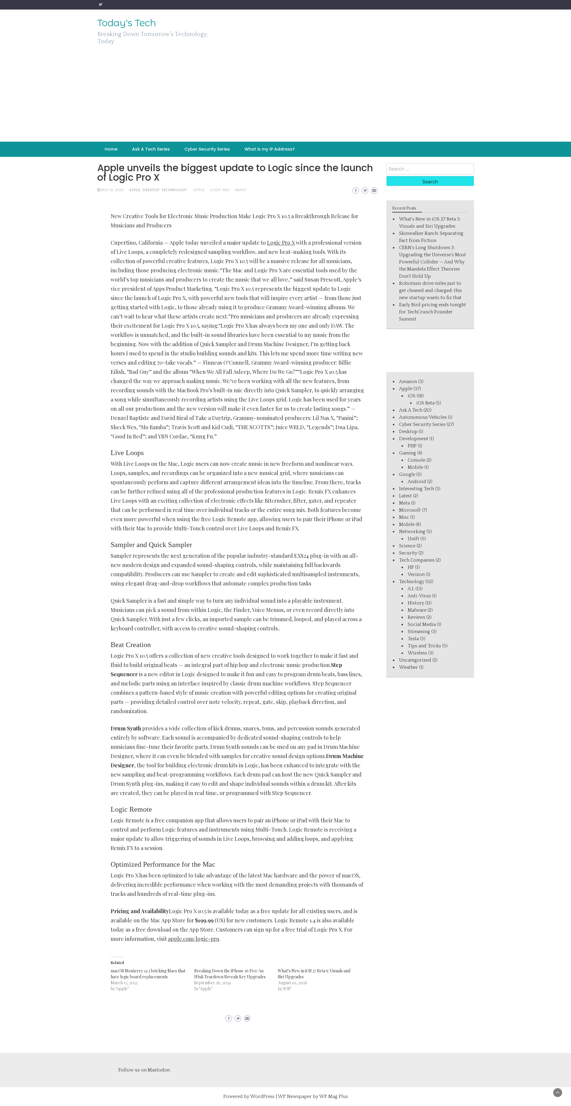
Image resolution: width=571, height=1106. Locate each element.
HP (411, 567)
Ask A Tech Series (151, 149)
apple (198, 190)
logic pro (220, 190)
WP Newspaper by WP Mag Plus (313, 1096)
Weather (408, 667)
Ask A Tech (410, 410)
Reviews (416, 617)
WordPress (262, 1096)
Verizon (416, 574)
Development (413, 438)
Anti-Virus (419, 596)
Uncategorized (415, 660)
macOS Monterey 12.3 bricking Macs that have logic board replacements (148, 974)
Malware (417, 610)
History (416, 603)
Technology (173, 190)
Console (416, 460)
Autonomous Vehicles (423, 417)
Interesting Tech (416, 488)
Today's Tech (126, 23)
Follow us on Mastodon (144, 1070)
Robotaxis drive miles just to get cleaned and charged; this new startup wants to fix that (430, 290)
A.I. (411, 588)
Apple (134, 190)
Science (407, 546)
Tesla (413, 638)
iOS (411, 396)
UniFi (413, 538)
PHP (412, 446)
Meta (404, 503)
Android (417, 481)
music (241, 190)
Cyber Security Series (207, 149)
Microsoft (410, 510)
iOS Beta (425, 403)
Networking (412, 531)
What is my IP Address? (269, 149)
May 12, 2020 (112, 190)
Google (407, 474)
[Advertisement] (285, 97)
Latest (405, 496)
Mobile (415, 467)
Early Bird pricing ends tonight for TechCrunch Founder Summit (432, 312)
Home (111, 149)
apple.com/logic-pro (193, 938)
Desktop (150, 190)
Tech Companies (416, 560)
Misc (404, 517)
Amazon (408, 381)
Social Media (422, 624)
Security (408, 553)
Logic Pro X (281, 242)
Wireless (417, 653)
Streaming (419, 631)
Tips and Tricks (424, 646)
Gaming (407, 453)
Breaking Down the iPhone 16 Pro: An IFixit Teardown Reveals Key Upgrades (230, 974)
